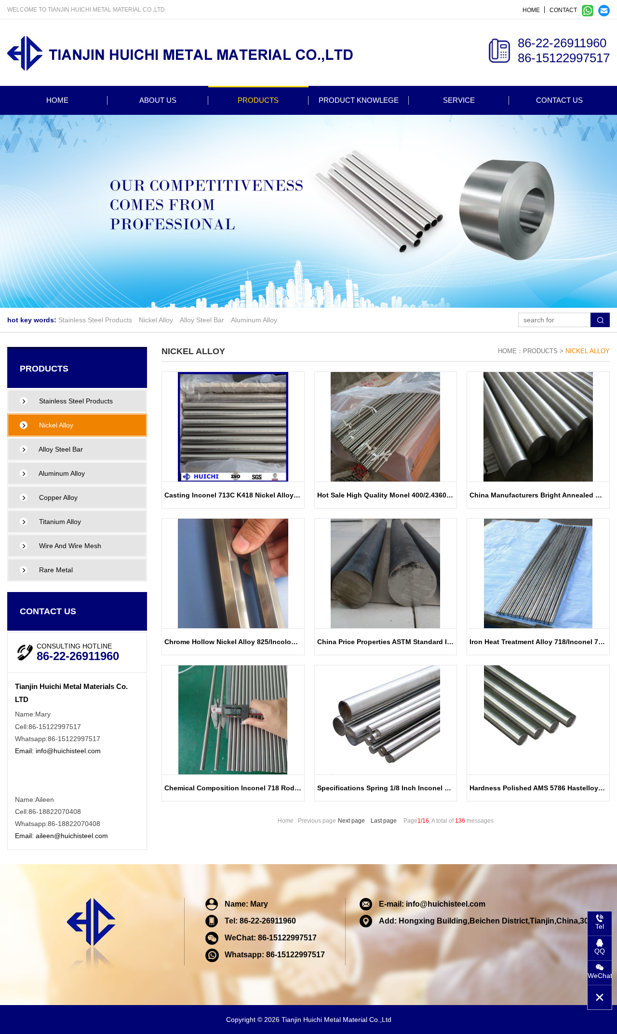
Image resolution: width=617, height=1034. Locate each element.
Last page (384, 820)
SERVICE (459, 100)
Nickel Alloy (156, 320)
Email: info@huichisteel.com (58, 751)
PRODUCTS (258, 100)
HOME (57, 100)
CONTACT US (559, 100)
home (531, 10)
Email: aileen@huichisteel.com (61, 836)
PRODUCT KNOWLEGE (359, 100)
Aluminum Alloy (254, 320)
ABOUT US (157, 100)
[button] (296, 298)
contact (563, 10)
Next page (351, 820)
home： (510, 351)
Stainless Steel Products (95, 320)
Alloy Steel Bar (202, 320)
